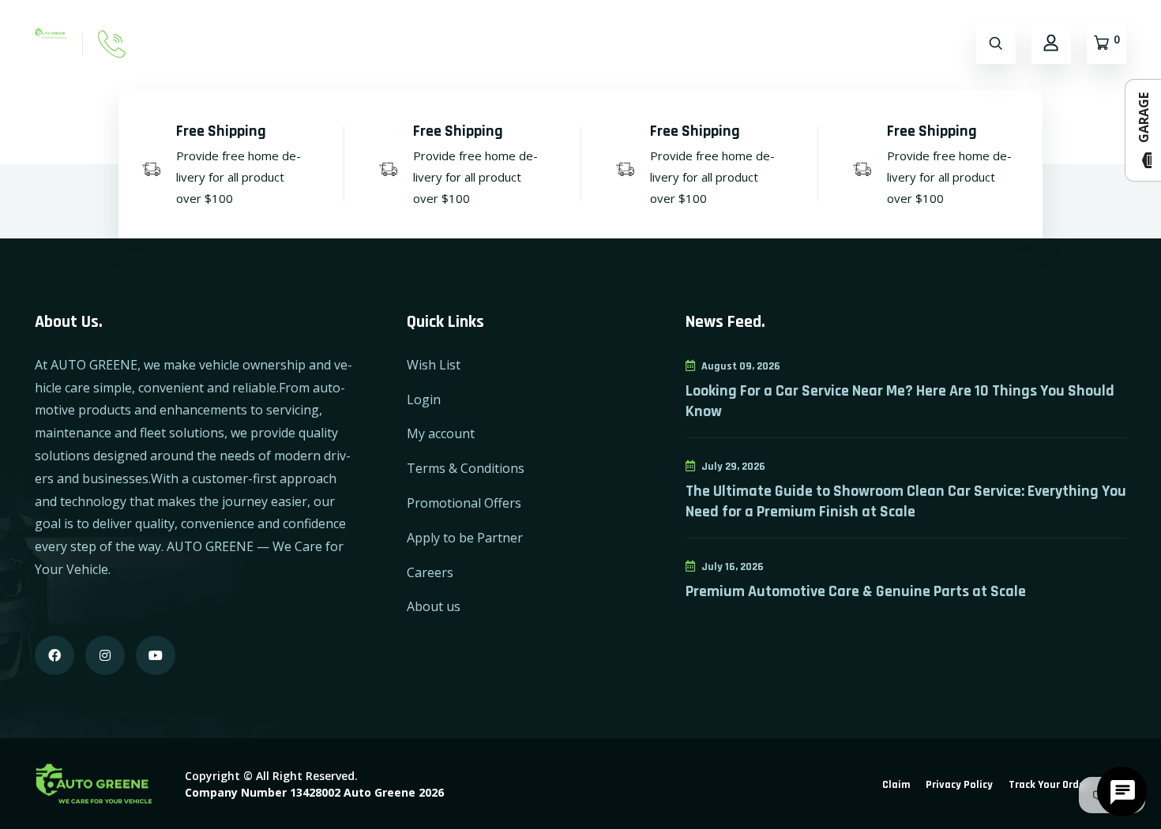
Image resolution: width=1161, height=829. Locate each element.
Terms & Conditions (465, 468)
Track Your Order (1048, 785)
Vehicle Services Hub (860, 44)
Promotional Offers (464, 503)
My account (441, 433)
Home (271, 44)
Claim (896, 785)
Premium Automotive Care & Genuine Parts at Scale (856, 591)
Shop (333, 44)
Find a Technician (595, 44)
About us (433, 606)
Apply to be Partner (465, 537)
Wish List (433, 364)
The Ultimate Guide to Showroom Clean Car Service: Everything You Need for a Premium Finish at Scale (906, 501)
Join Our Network (723, 44)
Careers (430, 572)
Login (424, 399)
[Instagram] (105, 655)
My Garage (485, 44)
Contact (401, 44)
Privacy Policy (959, 785)
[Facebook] (54, 655)
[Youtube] (155, 655)
